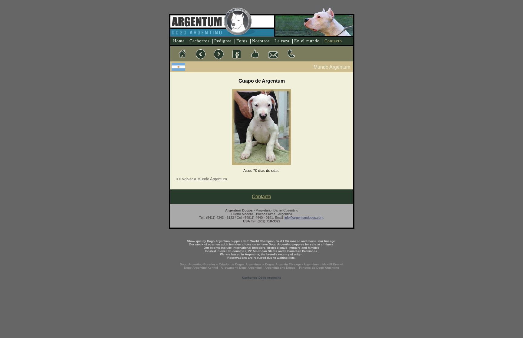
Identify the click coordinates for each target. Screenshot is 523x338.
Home (179, 41)
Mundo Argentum (332, 67)
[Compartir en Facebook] (255, 54)
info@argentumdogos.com (304, 217)
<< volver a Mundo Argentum (201, 179)
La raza (282, 41)
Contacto (333, 41)
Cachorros (199, 41)
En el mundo (307, 41)
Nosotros (261, 41)
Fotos (241, 41)
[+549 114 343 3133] (291, 54)
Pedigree (223, 41)
